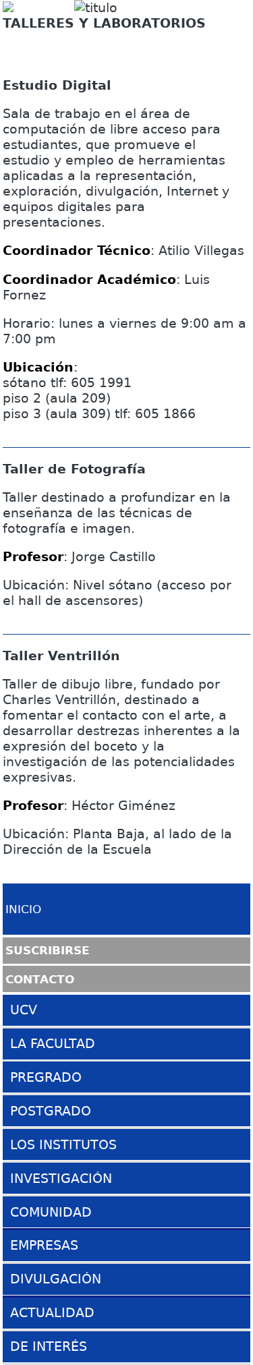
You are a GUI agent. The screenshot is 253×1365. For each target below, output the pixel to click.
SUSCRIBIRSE (47, 950)
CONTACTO (39, 978)
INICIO (23, 909)
